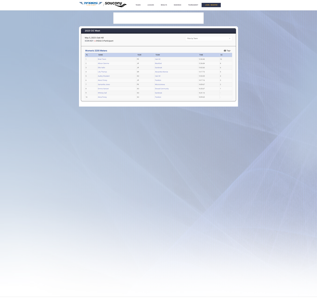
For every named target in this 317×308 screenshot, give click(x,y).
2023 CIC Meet (92, 30)
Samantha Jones (104, 84)
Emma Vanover (103, 89)
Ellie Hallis (101, 68)
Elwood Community (162, 89)
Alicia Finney (102, 97)
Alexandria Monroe (161, 72)
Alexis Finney (102, 80)
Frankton (158, 80)
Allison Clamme (103, 63)
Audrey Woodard (103, 76)
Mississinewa (160, 84)
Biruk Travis (102, 59)
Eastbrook (158, 68)
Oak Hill (157, 59)
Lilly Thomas (102, 72)
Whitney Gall (102, 93)
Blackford (158, 63)
